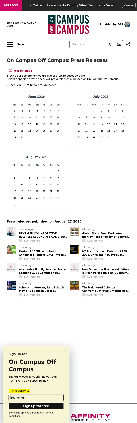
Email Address (19, 391)
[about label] (20, 240)
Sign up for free (36, 406)
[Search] (111, 44)
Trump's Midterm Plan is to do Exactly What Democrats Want (67, 5)
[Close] (65, 350)
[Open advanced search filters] (119, 44)
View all (129, 5)
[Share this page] (128, 44)
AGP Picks (10, 5)
